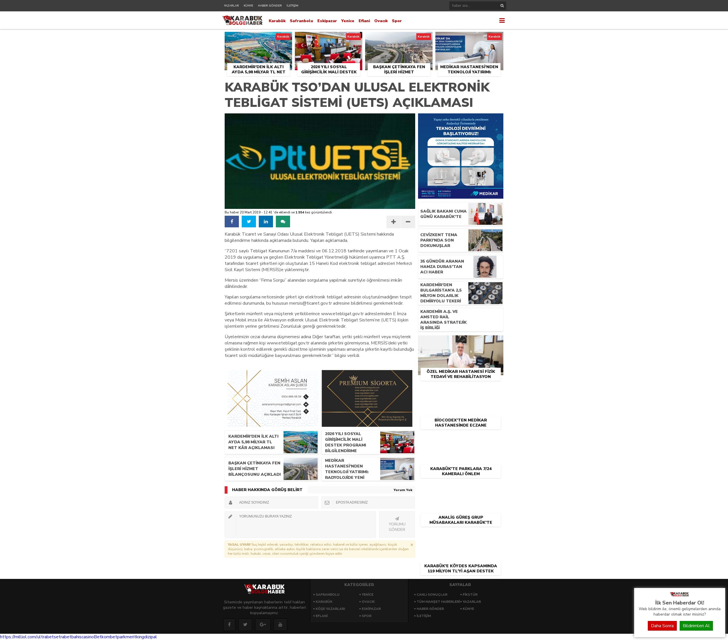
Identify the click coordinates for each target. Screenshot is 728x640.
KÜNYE (248, 6)
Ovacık (381, 21)
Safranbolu (301, 21)
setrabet (62, 637)
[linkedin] (266, 221)
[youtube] (280, 624)
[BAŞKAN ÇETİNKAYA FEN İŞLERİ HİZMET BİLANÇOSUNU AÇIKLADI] (399, 38)
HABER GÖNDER (270, 6)
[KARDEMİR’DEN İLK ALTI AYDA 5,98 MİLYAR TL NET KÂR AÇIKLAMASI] (258, 38)
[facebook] (232, 221)
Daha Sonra (662, 626)
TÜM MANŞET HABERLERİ (438, 601)
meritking (135, 637)
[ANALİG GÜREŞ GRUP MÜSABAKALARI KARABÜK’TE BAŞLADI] (460, 487)
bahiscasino (82, 637)
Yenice (347, 21)
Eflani (364, 21)
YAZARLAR (231, 6)
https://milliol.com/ (18, 637)
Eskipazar (327, 21)
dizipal (150, 637)
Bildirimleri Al (696, 626)
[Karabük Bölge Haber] (680, 596)
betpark (118, 637)
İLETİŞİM (292, 6)
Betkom (102, 637)
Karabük (277, 21)
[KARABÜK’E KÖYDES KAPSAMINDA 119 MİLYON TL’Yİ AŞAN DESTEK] (460, 536)
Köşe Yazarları (330, 608)
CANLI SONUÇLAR (432, 594)
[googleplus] (263, 624)
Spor (397, 21)
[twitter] (249, 221)
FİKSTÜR (470, 594)
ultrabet (45, 637)
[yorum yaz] (283, 221)
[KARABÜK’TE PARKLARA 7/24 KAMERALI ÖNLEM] (460, 439)
